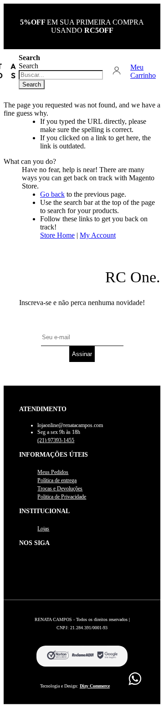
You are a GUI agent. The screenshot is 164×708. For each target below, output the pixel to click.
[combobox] (61, 75)
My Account (98, 235)
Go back (52, 194)
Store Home (57, 235)
